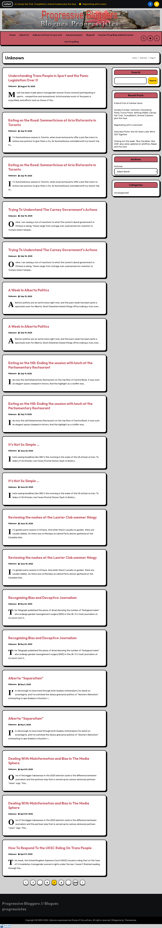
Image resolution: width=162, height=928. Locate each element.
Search (135, 72)
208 (75, 882)
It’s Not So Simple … (23, 444)
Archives (118, 166)
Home (12, 35)
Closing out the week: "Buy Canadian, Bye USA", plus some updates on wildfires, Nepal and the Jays (135, 144)
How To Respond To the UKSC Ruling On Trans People (50, 848)
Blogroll (90, 35)
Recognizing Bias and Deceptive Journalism (42, 598)
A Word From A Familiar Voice (128, 103)
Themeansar (130, 920)
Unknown (12, 86)
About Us (24, 35)
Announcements (74, 35)
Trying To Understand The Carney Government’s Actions (52, 209)
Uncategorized (121, 193)
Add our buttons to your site (47, 35)
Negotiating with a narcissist (128, 125)
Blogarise (116, 920)
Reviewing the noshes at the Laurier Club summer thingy (52, 517)
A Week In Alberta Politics (28, 290)
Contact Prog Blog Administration (115, 35)
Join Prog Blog (71, 41)
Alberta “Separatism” (25, 678)
